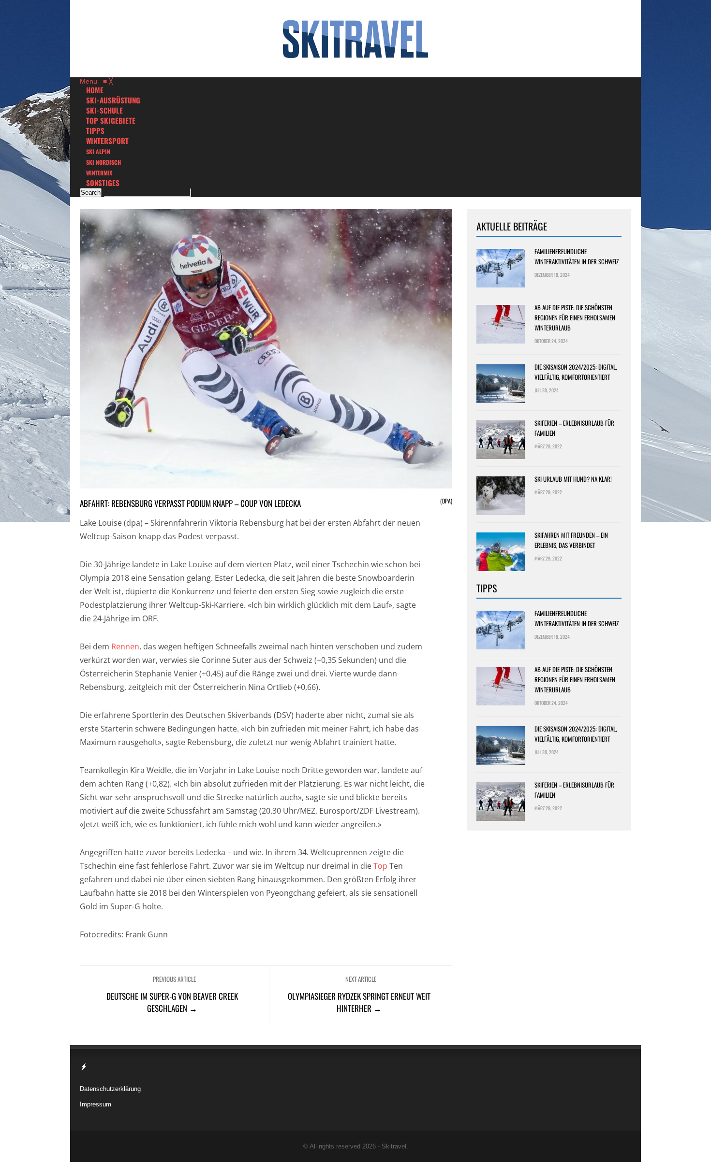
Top (380, 866)
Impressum (95, 1104)
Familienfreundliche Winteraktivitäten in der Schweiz (576, 256)
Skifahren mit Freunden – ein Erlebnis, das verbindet (571, 540)
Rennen (125, 646)
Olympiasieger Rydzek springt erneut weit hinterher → (359, 1002)
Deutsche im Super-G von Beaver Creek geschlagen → (172, 1002)
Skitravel (394, 1146)
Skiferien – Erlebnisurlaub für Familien (574, 428)
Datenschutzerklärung (110, 1088)
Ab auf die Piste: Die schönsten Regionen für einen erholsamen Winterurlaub (574, 317)
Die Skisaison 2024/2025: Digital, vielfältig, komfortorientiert (575, 372)
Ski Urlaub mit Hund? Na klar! (573, 479)
